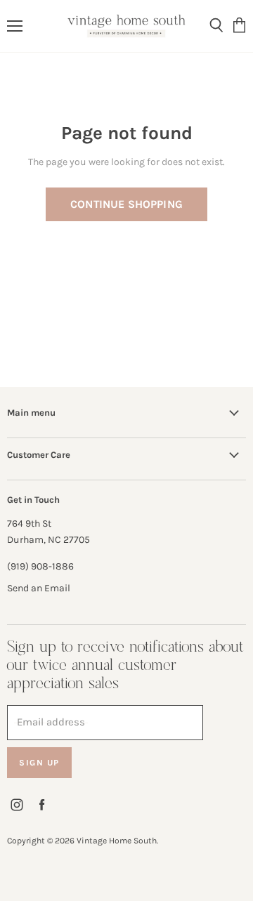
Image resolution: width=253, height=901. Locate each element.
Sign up (39, 763)
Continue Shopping (126, 204)
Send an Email (38, 588)
